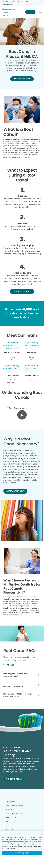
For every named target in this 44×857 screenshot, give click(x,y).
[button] (40, 11)
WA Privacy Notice (12, 826)
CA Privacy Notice (12, 818)
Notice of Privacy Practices (14, 806)
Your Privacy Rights (22, 853)
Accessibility (10, 830)
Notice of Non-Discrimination (15, 814)
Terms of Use (10, 810)
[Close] (41, 833)
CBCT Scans (23, 201)
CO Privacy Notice (12, 822)
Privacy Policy (10, 802)
